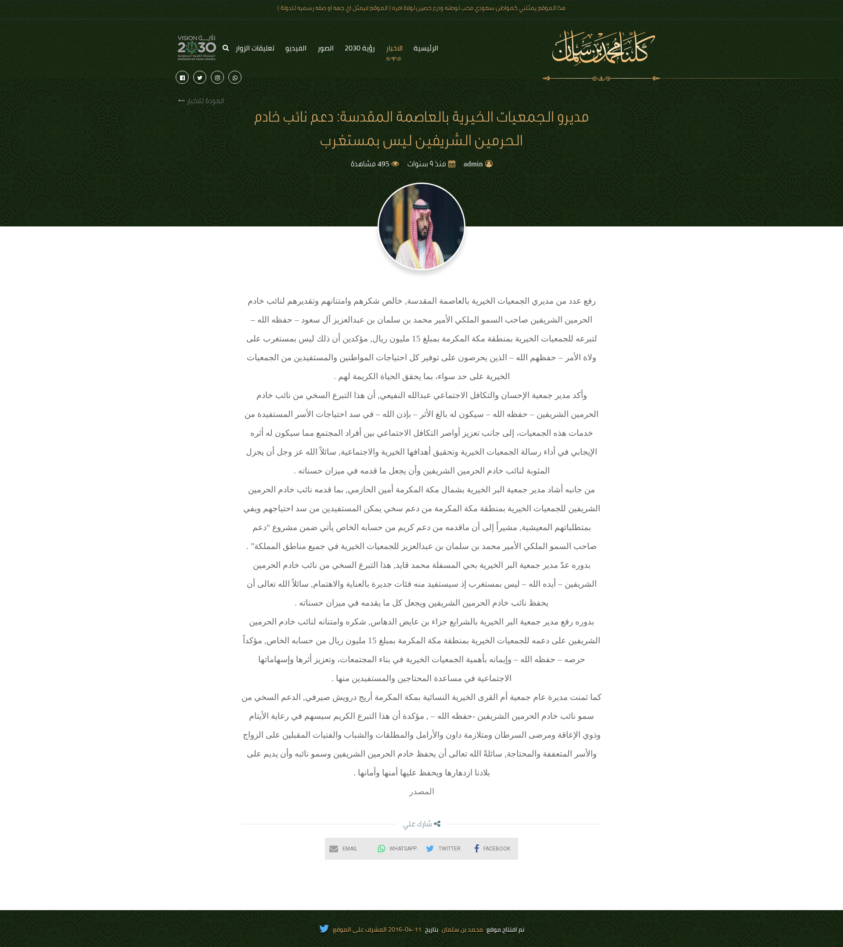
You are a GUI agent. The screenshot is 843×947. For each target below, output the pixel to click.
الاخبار (394, 47)
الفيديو (295, 47)
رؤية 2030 (360, 47)
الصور (325, 47)
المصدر (421, 791)
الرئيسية (426, 47)
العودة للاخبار (204, 101)
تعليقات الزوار (254, 47)
